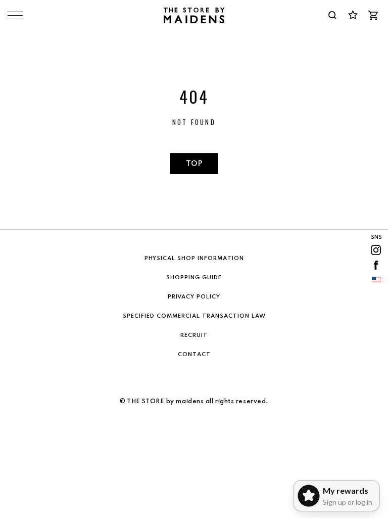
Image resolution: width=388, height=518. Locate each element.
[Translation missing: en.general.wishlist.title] (353, 15)
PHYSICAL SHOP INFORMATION (194, 258)
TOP (194, 163)
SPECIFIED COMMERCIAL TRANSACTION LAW (194, 316)
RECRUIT (194, 335)
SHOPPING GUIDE (194, 278)
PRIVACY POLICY (194, 297)
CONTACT (194, 355)
